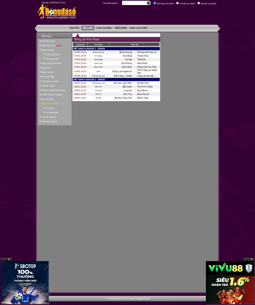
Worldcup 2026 (49, 45)
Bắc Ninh (127, 86)
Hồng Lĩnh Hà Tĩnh (146, 67)
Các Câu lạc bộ (48, 40)
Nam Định (142, 63)
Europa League (48, 85)
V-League (49, 107)
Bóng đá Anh (48, 49)
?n (246, 259)
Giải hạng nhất (51, 58)
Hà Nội (128, 59)
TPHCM (141, 59)
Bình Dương (125, 52)
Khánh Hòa (143, 83)
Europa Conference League (54, 89)
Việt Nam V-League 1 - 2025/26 (89, 48)
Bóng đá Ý (46, 67)
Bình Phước (143, 94)
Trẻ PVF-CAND (145, 86)
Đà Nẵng (127, 56)
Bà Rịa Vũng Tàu (123, 98)
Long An (128, 90)
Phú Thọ (127, 94)
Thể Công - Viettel (123, 76)
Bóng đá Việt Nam (50, 103)
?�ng (251, 259)
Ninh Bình (127, 67)
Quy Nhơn (142, 90)
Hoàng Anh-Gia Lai (147, 52)
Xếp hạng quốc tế (49, 121)
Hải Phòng (126, 63)
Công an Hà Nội (145, 76)
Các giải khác (47, 98)
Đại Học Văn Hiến (123, 83)
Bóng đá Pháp (48, 76)
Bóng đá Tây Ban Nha (51, 63)
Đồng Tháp (143, 98)
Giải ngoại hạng (52, 54)
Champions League (50, 81)
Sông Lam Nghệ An (122, 71)
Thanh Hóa (143, 56)
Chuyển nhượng (49, 116)
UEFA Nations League (52, 94)
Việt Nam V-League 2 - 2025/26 (89, 79)
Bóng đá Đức (47, 72)
